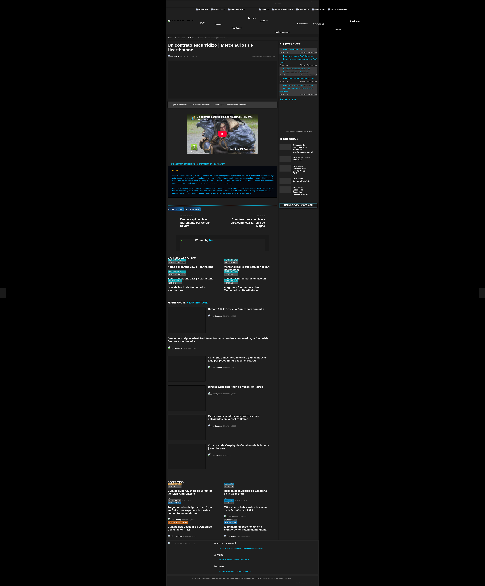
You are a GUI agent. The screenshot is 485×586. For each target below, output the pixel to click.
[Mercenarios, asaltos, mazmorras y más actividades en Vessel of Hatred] (186, 427)
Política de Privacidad (228, 571)
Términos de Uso (245, 571)
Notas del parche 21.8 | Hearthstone (190, 266)
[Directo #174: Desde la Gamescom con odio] (186, 320)
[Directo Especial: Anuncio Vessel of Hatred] (186, 398)
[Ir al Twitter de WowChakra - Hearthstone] (177, 4)
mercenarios (193, 209)
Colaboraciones (249, 548)
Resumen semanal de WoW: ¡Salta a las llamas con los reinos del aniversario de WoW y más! (298, 59)
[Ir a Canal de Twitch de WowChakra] (182, 4)
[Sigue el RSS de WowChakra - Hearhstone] (196, 4)
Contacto (314, 583)
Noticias (229, 274)
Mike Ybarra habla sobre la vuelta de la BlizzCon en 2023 (245, 509)
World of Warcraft (178, 522)
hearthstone (176, 209)
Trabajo (260, 548)
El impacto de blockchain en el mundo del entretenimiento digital (245, 528)
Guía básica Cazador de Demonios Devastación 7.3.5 (190, 528)
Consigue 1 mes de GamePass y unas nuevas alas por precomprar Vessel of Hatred (237, 359)
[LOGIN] (314, 3)
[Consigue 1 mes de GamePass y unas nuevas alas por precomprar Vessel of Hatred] (186, 368)
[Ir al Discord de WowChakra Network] (191, 4)
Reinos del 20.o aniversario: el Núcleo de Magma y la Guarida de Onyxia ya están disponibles (296, 88)
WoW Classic (174, 484)
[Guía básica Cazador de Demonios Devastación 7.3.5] (285, 189)
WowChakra (174, 500)
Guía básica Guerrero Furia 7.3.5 (301, 180)
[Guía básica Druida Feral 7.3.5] (285, 159)
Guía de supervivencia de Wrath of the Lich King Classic (190, 492)
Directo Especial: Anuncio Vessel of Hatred (235, 386)
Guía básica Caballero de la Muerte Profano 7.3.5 (300, 169)
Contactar (237, 548)
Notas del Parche (177, 262)
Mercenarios (231, 262)
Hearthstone (175, 260)
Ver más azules (288, 99)
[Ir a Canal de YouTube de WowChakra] (186, 4)
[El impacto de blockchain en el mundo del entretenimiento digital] (285, 147)
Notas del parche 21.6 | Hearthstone (190, 278)
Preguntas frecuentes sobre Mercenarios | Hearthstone (242, 289)
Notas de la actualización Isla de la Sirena (298, 79)
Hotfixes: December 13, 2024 (294, 49)
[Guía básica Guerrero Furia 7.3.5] (285, 181)
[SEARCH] (269, 3)
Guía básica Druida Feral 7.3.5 (301, 158)
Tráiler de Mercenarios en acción (245, 278)
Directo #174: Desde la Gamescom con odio (236, 309)
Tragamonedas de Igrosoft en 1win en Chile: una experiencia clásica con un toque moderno (190, 510)
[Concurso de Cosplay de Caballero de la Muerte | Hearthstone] (186, 456)
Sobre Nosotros (225, 548)
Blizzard (229, 484)
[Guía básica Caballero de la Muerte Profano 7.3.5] (285, 168)
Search (309, 3)
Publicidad (244, 560)
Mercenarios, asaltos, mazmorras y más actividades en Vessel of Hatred (233, 418)
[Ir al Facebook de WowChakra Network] (172, 4)
